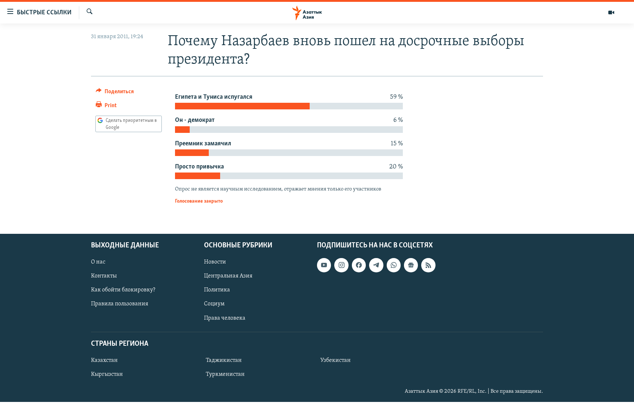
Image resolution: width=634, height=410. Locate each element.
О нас (98, 262)
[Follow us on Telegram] (376, 265)
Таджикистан (224, 360)
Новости (215, 262)
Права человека (224, 318)
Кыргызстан (107, 374)
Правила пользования (119, 304)
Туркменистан (225, 374)
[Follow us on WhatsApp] (394, 265)
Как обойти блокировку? (123, 290)
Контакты (104, 276)
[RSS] (428, 265)
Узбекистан (335, 360)
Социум (214, 304)
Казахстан (104, 360)
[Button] (115, 93)
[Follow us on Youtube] (324, 265)
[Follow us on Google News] (411, 265)
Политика (217, 290)
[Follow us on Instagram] (341, 265)
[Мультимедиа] (611, 12)
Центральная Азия (228, 276)
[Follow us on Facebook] (359, 265)
